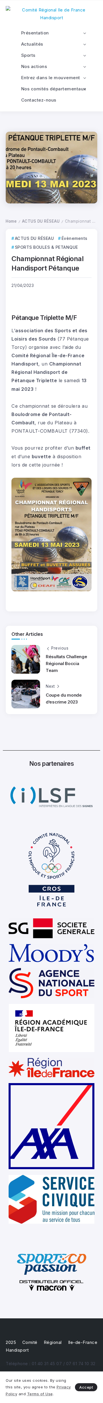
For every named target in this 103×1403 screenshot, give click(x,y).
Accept (86, 1387)
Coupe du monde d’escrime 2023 (64, 698)
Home (11, 221)
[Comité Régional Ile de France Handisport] (51, 13)
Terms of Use (40, 1394)
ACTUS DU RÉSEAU (41, 221)
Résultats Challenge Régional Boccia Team (66, 663)
